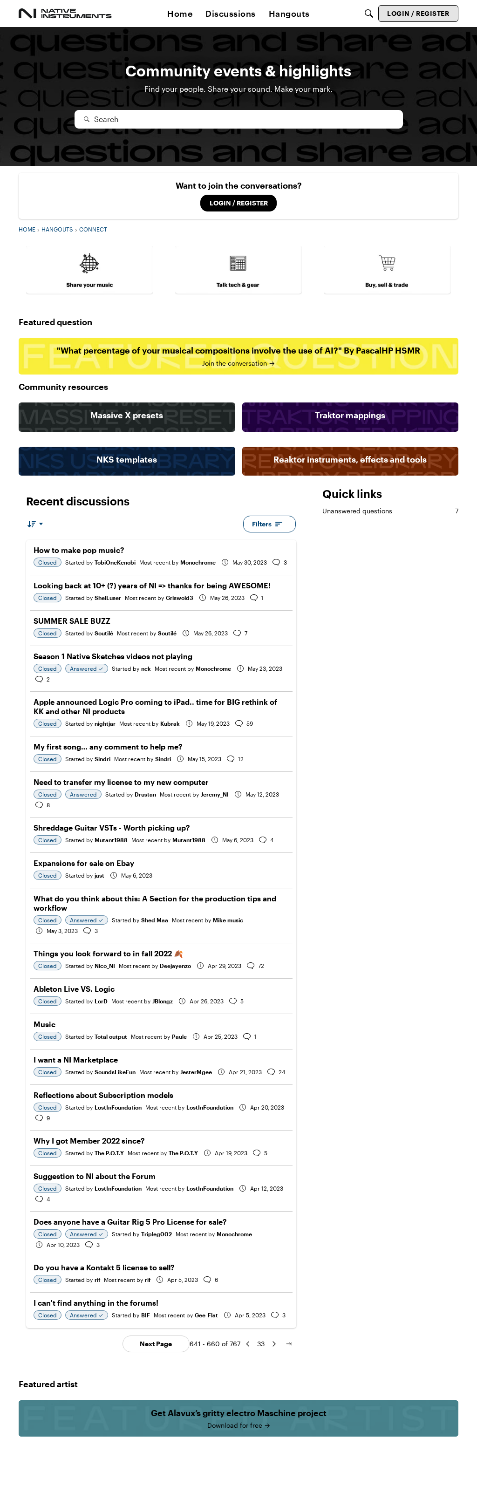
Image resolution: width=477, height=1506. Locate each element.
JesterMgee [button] (196, 1072)
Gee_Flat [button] (206, 1315)
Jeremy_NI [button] (215, 794)
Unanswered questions (390, 511)
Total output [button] (111, 1036)
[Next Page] (273, 1343)
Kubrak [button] (170, 723)
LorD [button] (101, 1001)
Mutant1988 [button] (111, 840)
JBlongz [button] (162, 1001)
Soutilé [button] (104, 633)
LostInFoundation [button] (118, 1107)
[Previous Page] (247, 1343)
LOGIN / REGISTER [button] (239, 203)
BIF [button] (145, 1315)
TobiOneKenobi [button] (115, 562)
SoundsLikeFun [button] (115, 1072)
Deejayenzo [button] (175, 965)
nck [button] (146, 668)
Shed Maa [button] (154, 920)
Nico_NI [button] (105, 965)
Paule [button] (179, 1036)
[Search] (369, 13)
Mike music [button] (228, 920)
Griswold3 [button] (179, 597)
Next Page (156, 1344)
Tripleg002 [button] (156, 1234)
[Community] (65, 13)
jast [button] (99, 875)
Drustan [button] (145, 794)
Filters (262, 524)
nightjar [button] (105, 723)
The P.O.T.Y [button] (109, 1153)
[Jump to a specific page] (288, 1343)
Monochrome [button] (198, 562)
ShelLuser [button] (108, 597)
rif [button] (97, 1279)
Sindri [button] (102, 759)
